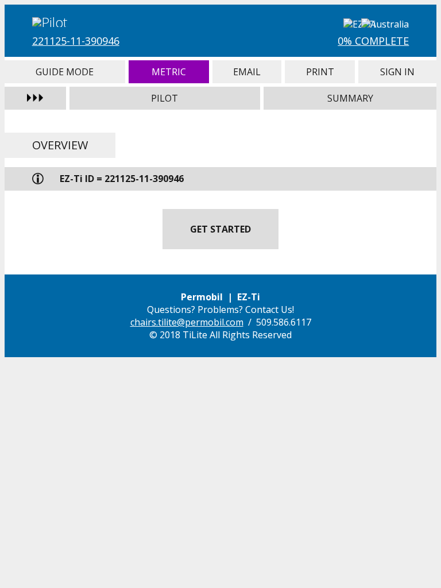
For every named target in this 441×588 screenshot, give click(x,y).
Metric (169, 71)
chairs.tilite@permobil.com (186, 322)
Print (320, 71)
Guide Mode (65, 71)
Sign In (397, 71)
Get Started (220, 229)
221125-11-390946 (75, 41)
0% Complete (373, 41)
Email (246, 71)
